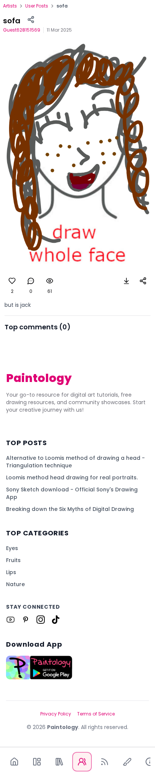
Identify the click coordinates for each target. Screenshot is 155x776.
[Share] (30, 19)
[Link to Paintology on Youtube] (10, 619)
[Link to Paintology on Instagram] (40, 619)
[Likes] (12, 280)
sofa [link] (62, 6)
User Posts (36, 6)
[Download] (126, 280)
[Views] (49, 280)
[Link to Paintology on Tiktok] (55, 619)
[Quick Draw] (127, 761)
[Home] (14, 761)
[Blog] (104, 761)
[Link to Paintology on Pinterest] (25, 619)
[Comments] (30, 280)
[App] (37, 761)
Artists (10, 6)
